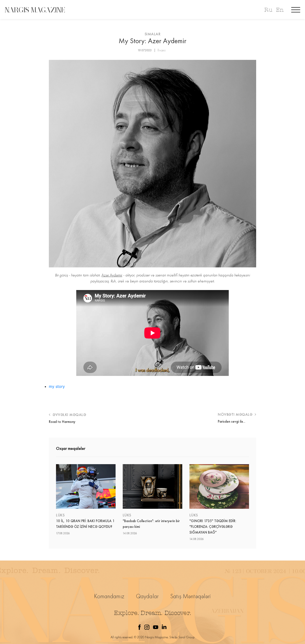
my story (57, 386)
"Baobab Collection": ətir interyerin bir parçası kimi (151, 524)
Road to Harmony (62, 421)
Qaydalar (147, 596)
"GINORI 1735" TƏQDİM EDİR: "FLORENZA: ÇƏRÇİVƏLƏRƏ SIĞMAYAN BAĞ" (212, 527)
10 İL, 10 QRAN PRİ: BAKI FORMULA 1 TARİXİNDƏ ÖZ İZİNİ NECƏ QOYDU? (85, 524)
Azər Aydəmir (112, 275)
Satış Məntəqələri (190, 596)
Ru (268, 10)
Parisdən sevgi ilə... (231, 421)
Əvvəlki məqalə (69, 414)
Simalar (153, 33)
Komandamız (109, 596)
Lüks (60, 515)
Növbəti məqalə (236, 414)
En (280, 10)
